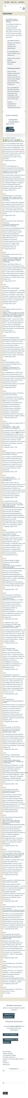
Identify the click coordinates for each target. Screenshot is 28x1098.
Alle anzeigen (6, 993)
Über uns (13, 2)
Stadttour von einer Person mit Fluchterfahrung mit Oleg (12, 172)
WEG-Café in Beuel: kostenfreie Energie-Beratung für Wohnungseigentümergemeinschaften (14, 567)
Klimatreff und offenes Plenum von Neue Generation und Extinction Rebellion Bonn (13, 937)
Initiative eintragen (8, 1053)
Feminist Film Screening (10, 394)
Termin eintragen (10, 129)
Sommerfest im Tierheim (10, 454)
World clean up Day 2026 (10, 882)
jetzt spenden (10, 1035)
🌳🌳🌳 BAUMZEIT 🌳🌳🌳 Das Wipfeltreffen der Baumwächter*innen (13, 140)
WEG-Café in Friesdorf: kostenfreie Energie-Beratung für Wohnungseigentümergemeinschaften (14, 506)
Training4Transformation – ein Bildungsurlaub (11, 479)
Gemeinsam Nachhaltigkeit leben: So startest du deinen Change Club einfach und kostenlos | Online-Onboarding (13, 260)
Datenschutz (6, 1064)
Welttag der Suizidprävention (11, 535)
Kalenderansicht (13, 122)
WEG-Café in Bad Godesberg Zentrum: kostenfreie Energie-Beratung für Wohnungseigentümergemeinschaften (14, 822)
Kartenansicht (13, 119)
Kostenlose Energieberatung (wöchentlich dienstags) (11, 225)
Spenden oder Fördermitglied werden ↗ (14, 1059)
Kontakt (7, 2)
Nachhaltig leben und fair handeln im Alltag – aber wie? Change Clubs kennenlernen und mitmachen (13, 856)
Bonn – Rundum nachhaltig (10, 650)
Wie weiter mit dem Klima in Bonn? (13, 341)
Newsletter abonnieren (9, 1016)
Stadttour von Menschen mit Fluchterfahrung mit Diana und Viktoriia (11, 369)
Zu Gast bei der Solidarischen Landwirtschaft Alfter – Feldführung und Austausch (13, 761)
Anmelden (21, 2)
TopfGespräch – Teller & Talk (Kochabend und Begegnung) (11, 427)
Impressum (6, 1062)
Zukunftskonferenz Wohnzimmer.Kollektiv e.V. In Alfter (13, 599)
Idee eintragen (7, 1051)
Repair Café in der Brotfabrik (11, 288)
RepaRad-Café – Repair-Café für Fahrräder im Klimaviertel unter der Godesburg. (13, 199)
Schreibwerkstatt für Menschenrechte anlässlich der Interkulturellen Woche (14, 910)
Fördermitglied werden (10, 1041)
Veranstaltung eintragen (9, 1055)
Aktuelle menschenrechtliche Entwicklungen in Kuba (11, 731)
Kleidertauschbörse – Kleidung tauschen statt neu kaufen (11, 626)
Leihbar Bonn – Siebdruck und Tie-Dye (14, 676)
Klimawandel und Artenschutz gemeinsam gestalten (11, 791)
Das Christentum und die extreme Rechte (12, 967)
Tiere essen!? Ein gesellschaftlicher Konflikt (13, 701)
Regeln (5, 1061)
